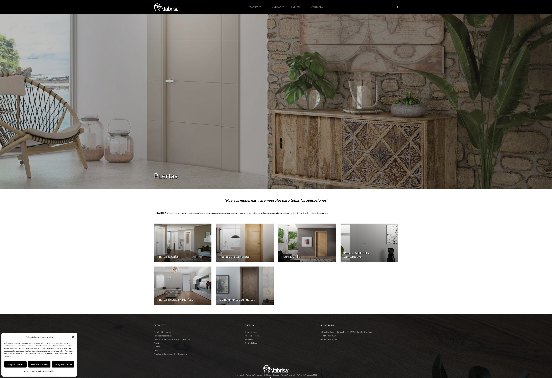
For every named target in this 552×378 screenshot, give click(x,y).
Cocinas (157, 350)
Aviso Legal (239, 375)
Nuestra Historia (252, 335)
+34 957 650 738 (329, 335)
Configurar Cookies (63, 364)
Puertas (157, 343)
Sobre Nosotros (252, 332)
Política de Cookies (271, 375)
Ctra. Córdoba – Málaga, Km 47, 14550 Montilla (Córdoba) (346, 332)
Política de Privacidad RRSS (307, 375)
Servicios (249, 339)
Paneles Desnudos (162, 332)
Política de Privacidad (46, 371)
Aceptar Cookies (15, 364)
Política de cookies (30, 371)
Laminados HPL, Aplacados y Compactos (172, 339)
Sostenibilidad (251, 343)
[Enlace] (397, 7)
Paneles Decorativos (163, 335)
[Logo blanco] (167, 7)
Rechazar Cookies (39, 364)
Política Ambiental (288, 375)
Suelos (157, 346)
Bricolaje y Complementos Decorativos (171, 354)
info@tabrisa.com (329, 339)
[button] (72, 337)
